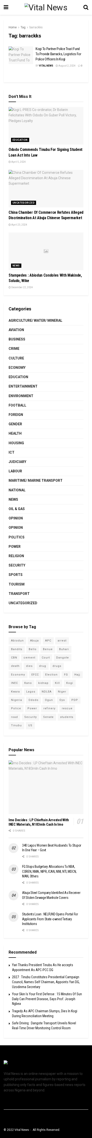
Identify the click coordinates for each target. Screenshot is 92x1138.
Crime (14, 349)
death (15, 666)
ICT (11, 452)
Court (46, 657)
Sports (16, 575)
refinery (49, 708)
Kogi (69, 683)
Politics (17, 537)
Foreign (16, 415)
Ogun (49, 700)
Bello (33, 649)
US (30, 725)
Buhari (64, 649)
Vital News (46, 65)
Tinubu (16, 725)
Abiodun (17, 640)
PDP (74, 700)
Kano (28, 683)
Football (17, 405)
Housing (16, 443)
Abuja (34, 640)
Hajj (77, 674)
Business (17, 339)
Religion (16, 556)
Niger (62, 691)
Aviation (16, 330)
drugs (57, 666)
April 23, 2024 (19, 224)
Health (15, 433)
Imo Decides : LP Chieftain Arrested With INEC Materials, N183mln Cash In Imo (39, 822)
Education (20, 140)
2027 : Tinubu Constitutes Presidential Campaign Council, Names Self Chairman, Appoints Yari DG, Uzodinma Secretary (46, 982)
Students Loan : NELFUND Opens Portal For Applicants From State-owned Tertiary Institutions (50, 919)
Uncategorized (24, 202)
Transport (19, 594)
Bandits (16, 649)
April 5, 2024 (18, 161)
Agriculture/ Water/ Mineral (35, 320)
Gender (15, 424)
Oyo (62, 700)
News (16, 265)
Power (15, 547)
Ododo (33, 700)
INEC (14, 683)
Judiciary (17, 462)
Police (16, 708)
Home (13, 27)
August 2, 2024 (67, 65)
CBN (14, 657)
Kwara (15, 691)
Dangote (62, 657)
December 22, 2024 (22, 287)
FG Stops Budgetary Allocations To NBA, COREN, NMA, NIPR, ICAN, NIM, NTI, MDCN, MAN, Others (49, 871)
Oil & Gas (17, 509)
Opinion (16, 518)
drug (42, 666)
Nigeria (16, 700)
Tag (23, 27)
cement (29, 657)
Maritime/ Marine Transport (36, 480)
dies (29, 666)
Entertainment (23, 386)
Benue (48, 649)
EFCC (35, 674)
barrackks (36, 27)
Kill (57, 683)
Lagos (30, 691)
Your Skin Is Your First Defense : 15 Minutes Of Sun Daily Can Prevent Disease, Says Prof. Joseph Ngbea (47, 999)
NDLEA (47, 691)
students (66, 717)
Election (51, 674)
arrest (62, 640)
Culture (16, 358)
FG (66, 674)
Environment (21, 396)
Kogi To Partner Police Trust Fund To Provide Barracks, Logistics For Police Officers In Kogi (58, 54)
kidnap (43, 683)
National (17, 490)
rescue (67, 708)
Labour (15, 471)
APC (48, 640)
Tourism (17, 584)
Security (17, 565)
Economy (17, 368)
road (14, 717)
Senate (48, 717)
